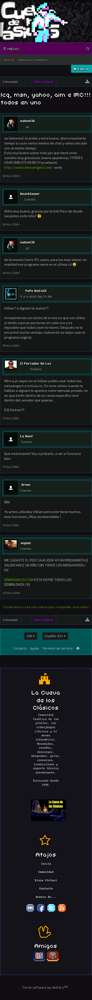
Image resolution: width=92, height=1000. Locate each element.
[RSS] (61, 911)
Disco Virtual (46, 880)
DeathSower (30, 194)
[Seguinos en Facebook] (40, 911)
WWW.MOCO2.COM (19, 580)
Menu (12, 48)
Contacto (20, 648)
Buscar (9, 60)
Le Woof (26, 436)
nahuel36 (27, 121)
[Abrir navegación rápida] (87, 81)
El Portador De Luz (35, 363)
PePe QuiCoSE (36, 291)
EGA (29, 636)
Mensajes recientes (33, 60)
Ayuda (34, 648)
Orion (25, 485)
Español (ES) (54, 636)
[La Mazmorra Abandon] (53, 960)
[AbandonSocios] (39, 960)
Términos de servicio (57, 648)
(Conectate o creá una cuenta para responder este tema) (46, 607)
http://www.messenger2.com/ (28, 167)
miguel (26, 543)
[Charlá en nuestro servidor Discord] (30, 911)
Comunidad (46, 872)
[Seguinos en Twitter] (51, 911)
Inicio (46, 864)
